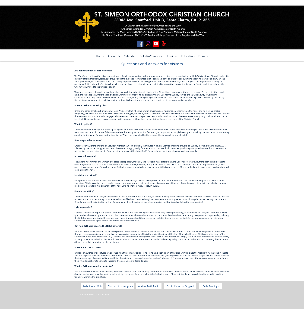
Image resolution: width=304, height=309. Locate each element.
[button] (114, 56)
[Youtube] (156, 44)
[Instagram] (148, 44)
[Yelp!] (164, 44)
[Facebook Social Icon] (140, 44)
